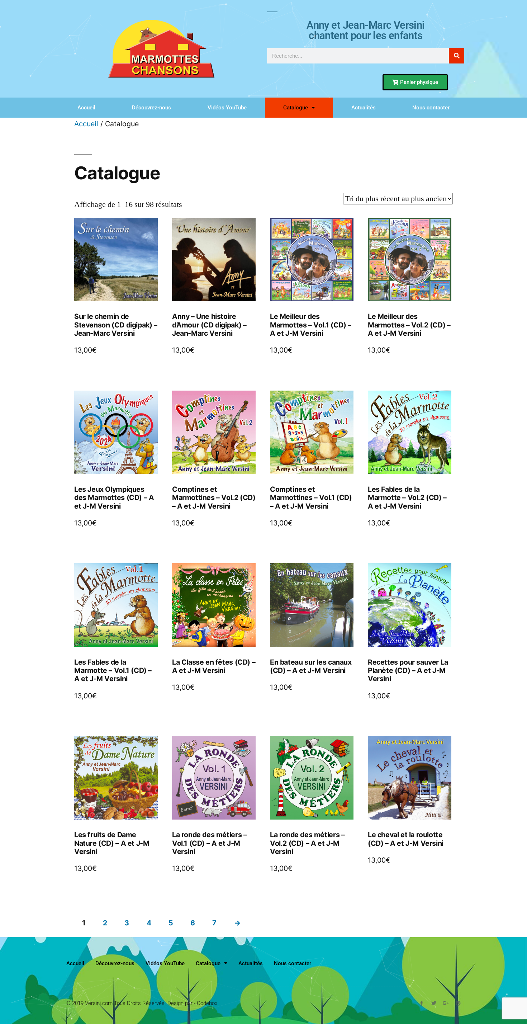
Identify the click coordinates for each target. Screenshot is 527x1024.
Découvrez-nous (151, 107)
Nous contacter (431, 107)
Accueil (86, 107)
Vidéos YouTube (227, 107)
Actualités (363, 107)
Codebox (207, 1003)
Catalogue (295, 107)
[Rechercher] (456, 55)
